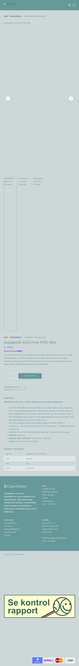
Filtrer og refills (48, 495)
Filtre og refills (19, 390)
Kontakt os (8, 526)
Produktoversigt (48, 489)
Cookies (7, 535)
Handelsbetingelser (12, 529)
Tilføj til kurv (30, 376)
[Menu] (74, 5)
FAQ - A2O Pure (48, 504)
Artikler (45, 498)
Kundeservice (47, 501)
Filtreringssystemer (50, 492)
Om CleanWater (10, 523)
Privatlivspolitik (10, 532)
